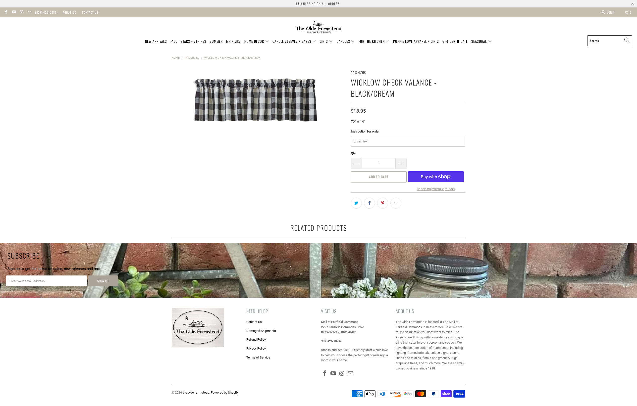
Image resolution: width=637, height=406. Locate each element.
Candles (344, 41)
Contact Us (90, 12)
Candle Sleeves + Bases (292, 41)
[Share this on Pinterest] (382, 203)
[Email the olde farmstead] (29, 12)
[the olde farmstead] (318, 27)
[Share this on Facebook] (369, 203)
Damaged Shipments (261, 331)
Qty (353, 153)
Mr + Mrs (233, 41)
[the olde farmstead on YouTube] (13, 12)
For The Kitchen (372, 41)
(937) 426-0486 (46, 12)
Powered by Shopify (225, 392)
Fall (173, 41)
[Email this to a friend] (395, 203)
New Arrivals (156, 41)
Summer (216, 41)
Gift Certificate (455, 41)
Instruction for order (365, 131)
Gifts (324, 41)
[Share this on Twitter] (356, 203)
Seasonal (479, 41)
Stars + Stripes (193, 41)
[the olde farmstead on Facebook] (6, 12)
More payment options (436, 189)
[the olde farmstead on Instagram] (21, 12)
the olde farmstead (196, 392)
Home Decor (254, 41)
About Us (69, 12)
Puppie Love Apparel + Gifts (416, 41)
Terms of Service (258, 357)
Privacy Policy (256, 348)
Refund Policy (256, 339)
